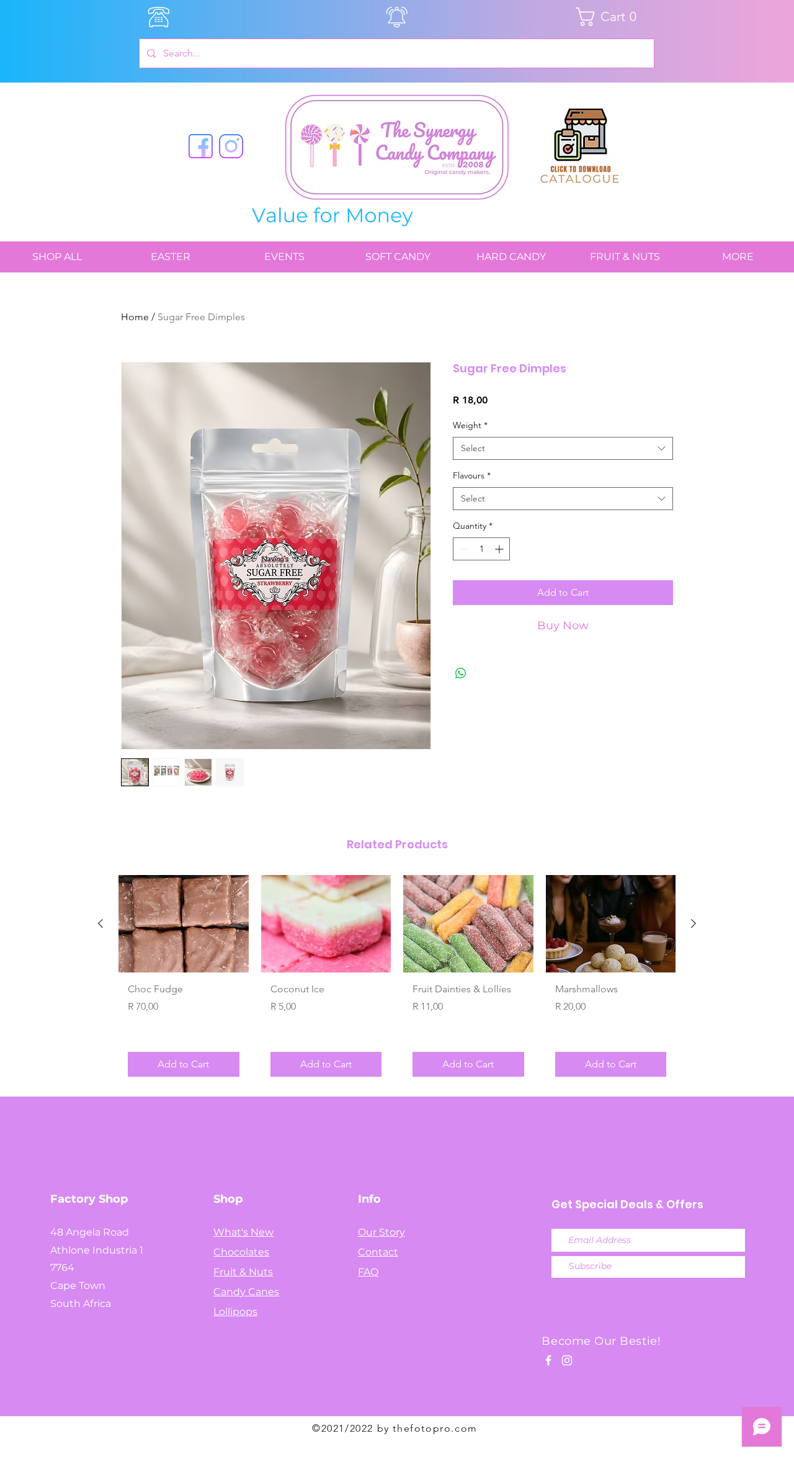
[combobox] (563, 448)
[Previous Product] (100, 923)
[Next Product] (693, 923)
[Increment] (500, 549)
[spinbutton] (481, 549)
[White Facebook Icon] (548, 1360)
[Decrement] (462, 549)
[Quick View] (183, 923)
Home (135, 317)
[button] (611, 16)
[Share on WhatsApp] (460, 673)
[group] (397, 980)
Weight (470, 425)
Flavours (472, 475)
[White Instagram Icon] (567, 1360)
